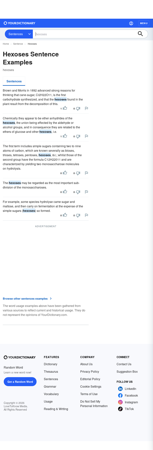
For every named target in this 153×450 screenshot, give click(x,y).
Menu (144, 23)
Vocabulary (51, 394)
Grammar (50, 386)
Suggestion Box (127, 371)
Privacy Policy (89, 371)
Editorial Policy (90, 379)
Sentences (16, 34)
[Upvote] (65, 108)
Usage (48, 401)
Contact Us (124, 364)
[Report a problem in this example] (86, 108)
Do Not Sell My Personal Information (94, 403)
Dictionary (50, 364)
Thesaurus (51, 371)
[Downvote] (78, 108)
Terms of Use (89, 394)
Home (6, 43)
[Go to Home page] (19, 23)
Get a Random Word (20, 381)
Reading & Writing (56, 409)
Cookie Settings (90, 386)
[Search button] (142, 34)
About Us (86, 364)
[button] (131, 23)
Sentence (18, 43)
